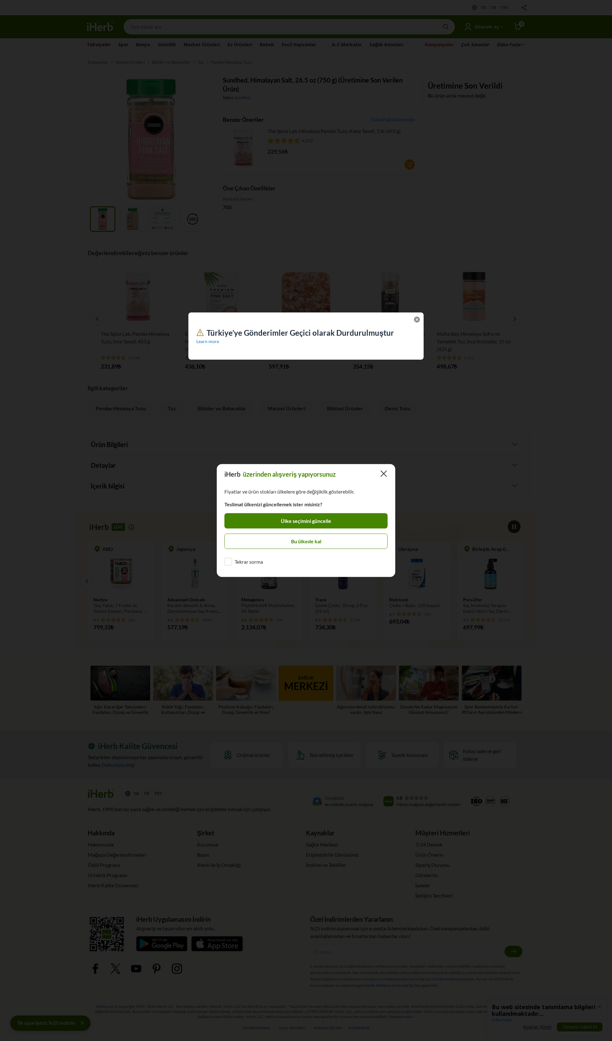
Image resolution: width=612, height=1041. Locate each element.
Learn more (207, 341)
